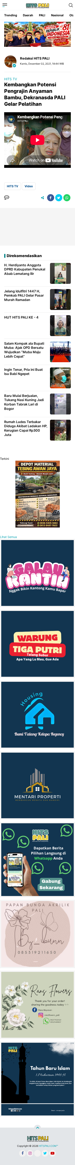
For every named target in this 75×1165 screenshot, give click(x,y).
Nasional (57, 15)
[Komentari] (6, 197)
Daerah (28, 15)
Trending (10, 15)
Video (29, 186)
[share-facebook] (50, 197)
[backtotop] (37, 1128)
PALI (42, 15)
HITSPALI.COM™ (48, 1145)
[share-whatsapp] (66, 197)
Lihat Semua (8, 537)
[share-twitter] (58, 197)
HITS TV (10, 79)
